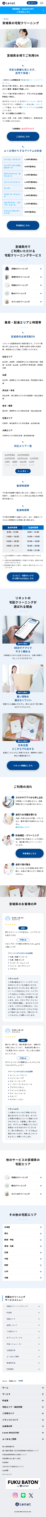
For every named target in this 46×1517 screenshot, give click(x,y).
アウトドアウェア (29, 107)
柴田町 (14, 475)
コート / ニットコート (12, 182)
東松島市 (23, 468)
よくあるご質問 (13, 1356)
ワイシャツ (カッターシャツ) (12, 212)
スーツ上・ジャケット (12, 159)
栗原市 (14, 468)
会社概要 (5, 1470)
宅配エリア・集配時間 (12, 1406)
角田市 (14, 465)
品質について (12, 1325)
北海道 (7, 1227)
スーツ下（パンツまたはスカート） (12, 166)
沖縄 (6, 1277)
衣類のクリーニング (19, 268)
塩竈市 (14, 461)
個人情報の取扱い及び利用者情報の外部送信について (20, 1451)
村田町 (7, 475)
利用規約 (10, 1369)
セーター (7, 188)
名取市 (7, 465)
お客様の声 (11, 1350)
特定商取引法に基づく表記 (11, 1458)
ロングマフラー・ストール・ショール (12, 203)
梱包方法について (23, 827)
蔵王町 (14, 472)
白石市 (31, 461)
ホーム (4, 1381)
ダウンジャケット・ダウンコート (12, 174)
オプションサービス (14, 1337)
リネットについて (10, 1419)
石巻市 (7, 461)
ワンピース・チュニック (12, 195)
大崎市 (31, 468)
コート (24, 104)
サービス (6, 1394)
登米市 (7, 468)
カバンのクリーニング (20, 301)
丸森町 (29, 475)
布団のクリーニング (19, 285)
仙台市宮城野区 (23, 455)
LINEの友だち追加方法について (13, 1466)
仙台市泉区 (34, 458)
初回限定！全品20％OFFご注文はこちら (23, 10)
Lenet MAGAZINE (10, 1432)
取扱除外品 (11, 1363)
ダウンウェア (30, 101)
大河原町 (32, 472)
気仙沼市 (23, 461)
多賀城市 (23, 465)
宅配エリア (11, 1319)
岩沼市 (31, 465)
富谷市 (7, 472)
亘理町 (37, 475)
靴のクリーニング (18, 293)
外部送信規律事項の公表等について (14, 1454)
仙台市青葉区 (10, 455)
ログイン (33, 3)
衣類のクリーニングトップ (17, 1306)
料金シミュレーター (14, 1344)
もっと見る (22, 471)
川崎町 (22, 475)
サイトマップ (6, 1474)
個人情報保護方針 (8, 1446)
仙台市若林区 (10, 458)
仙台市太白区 (22, 458)
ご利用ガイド (12, 1331)
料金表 (9, 1312)
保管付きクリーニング (20, 277)
